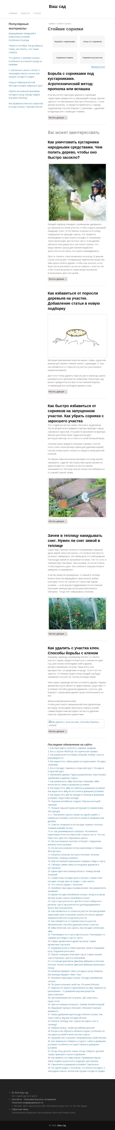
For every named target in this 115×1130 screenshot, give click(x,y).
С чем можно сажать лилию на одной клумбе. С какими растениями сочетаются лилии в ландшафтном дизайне (76, 818)
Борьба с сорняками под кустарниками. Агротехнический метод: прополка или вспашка (71, 81)
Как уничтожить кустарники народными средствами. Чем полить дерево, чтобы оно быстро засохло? (75, 149)
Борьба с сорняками (65, 41)
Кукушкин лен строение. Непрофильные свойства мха (78, 1037)
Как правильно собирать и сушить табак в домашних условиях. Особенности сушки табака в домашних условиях (77, 1044)
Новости (25, 13)
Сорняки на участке (92, 57)
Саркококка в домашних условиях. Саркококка (75, 1064)
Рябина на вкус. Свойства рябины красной (72, 1027)
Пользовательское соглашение (40, 1099)
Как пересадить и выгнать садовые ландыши (73, 748)
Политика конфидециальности (27, 1102)
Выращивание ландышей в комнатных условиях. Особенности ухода (22, 36)
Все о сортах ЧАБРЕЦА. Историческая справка (74, 751)
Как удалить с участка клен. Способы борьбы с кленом (74, 650)
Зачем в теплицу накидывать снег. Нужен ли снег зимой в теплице (75, 540)
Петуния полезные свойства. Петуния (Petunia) (75, 984)
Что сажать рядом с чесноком (66, 884)
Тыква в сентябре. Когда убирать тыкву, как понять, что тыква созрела (26, 49)
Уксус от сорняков (92, 41)
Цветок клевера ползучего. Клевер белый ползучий (77, 1004)
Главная (13, 13)
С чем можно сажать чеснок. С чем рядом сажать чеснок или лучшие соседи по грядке (24, 73)
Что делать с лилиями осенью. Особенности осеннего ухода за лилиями (25, 61)
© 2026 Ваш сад (20, 1092)
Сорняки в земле (64, 57)
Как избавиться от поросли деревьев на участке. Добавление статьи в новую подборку (74, 300)
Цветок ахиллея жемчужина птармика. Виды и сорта (78, 861)
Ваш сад (57, 6)
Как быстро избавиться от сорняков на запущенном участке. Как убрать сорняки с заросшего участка (76, 413)
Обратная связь (20, 1109)
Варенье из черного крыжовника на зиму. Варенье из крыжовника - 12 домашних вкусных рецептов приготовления (77, 991)
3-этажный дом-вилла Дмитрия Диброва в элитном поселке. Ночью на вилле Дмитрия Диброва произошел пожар (76, 964)
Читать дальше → (58, 117)
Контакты (17, 1099)
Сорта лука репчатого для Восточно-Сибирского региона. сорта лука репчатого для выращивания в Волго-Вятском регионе (75, 904)
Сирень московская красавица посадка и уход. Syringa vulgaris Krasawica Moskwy (24, 94)
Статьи (37, 13)
